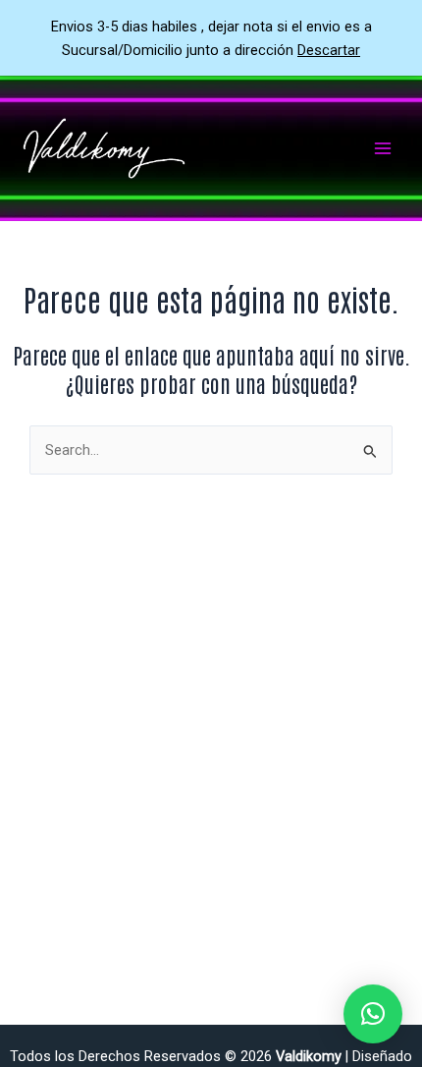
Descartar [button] (328, 50)
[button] (372, 1013)
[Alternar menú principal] (382, 148)
